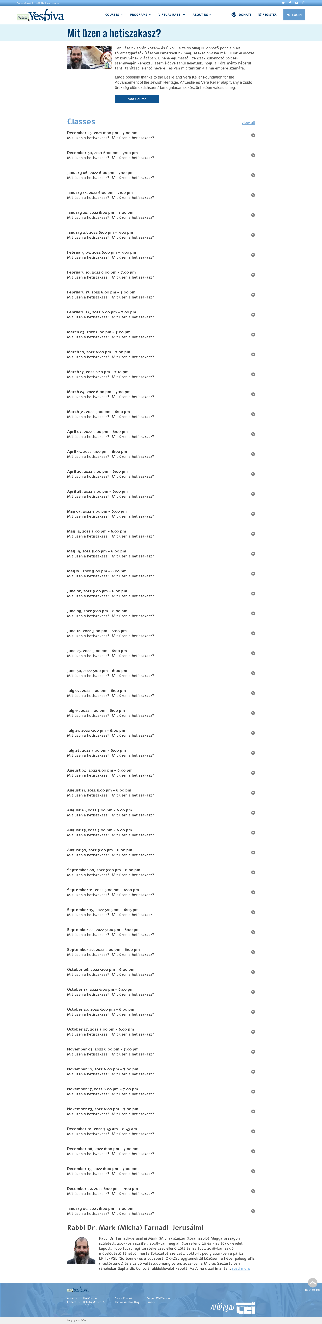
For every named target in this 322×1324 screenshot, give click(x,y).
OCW (83, 1320)
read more (241, 1268)
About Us (72, 1298)
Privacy (151, 1302)
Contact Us (73, 1302)
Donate (245, 15)
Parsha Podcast (123, 1298)
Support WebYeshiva (158, 1298)
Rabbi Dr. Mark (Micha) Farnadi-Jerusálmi (135, 1227)
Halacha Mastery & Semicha (94, 1303)
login (297, 15)
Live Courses (90, 1298)
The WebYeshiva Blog (127, 1302)
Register (269, 14)
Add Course (137, 98)
